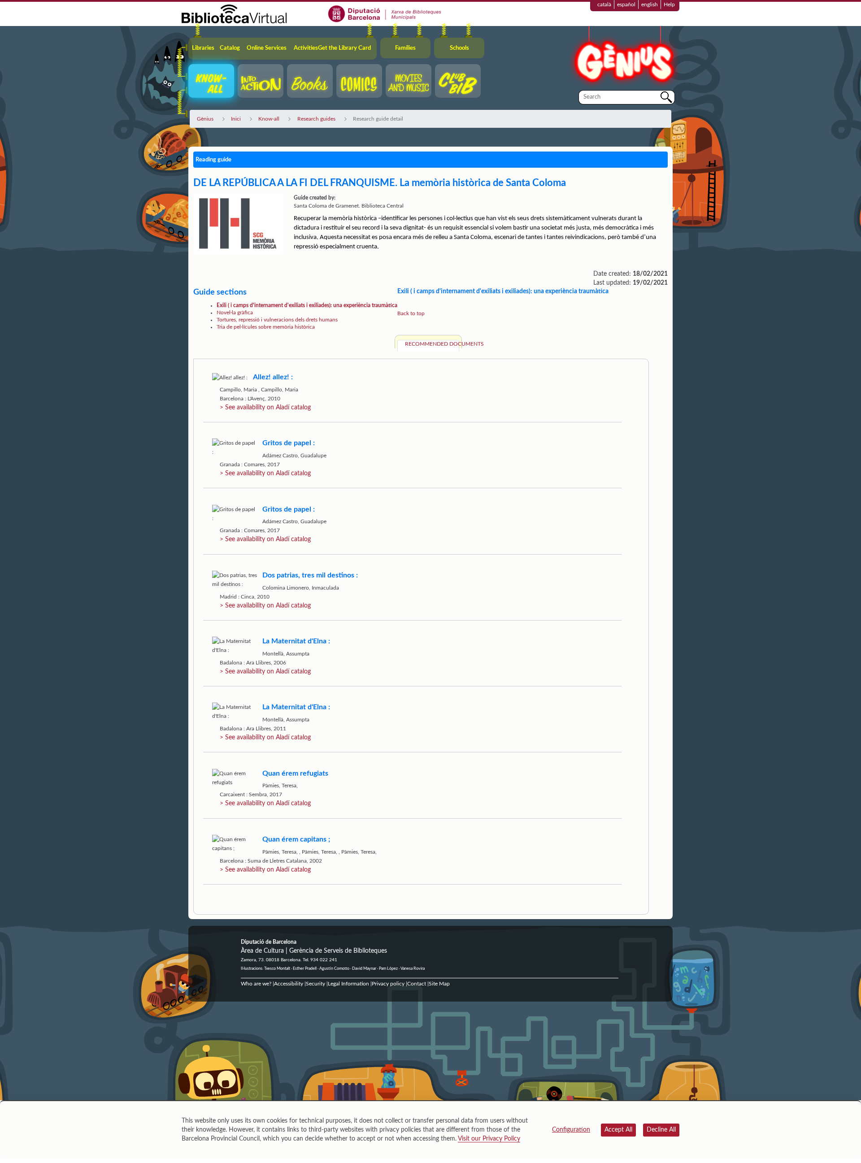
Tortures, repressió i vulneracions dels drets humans (277, 319)
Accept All (618, 1130)
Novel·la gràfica (235, 312)
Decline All (661, 1130)
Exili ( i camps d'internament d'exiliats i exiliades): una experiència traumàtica (307, 305)
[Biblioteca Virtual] (234, 13)
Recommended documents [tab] (432, 344)
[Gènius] (623, 57)
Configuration (571, 1130)
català (604, 4)
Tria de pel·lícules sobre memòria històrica (266, 327)
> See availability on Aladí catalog (265, 407)
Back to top (411, 313)
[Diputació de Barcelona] (385, 13)
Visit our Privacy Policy (489, 1139)
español (626, 4)
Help (669, 4)
